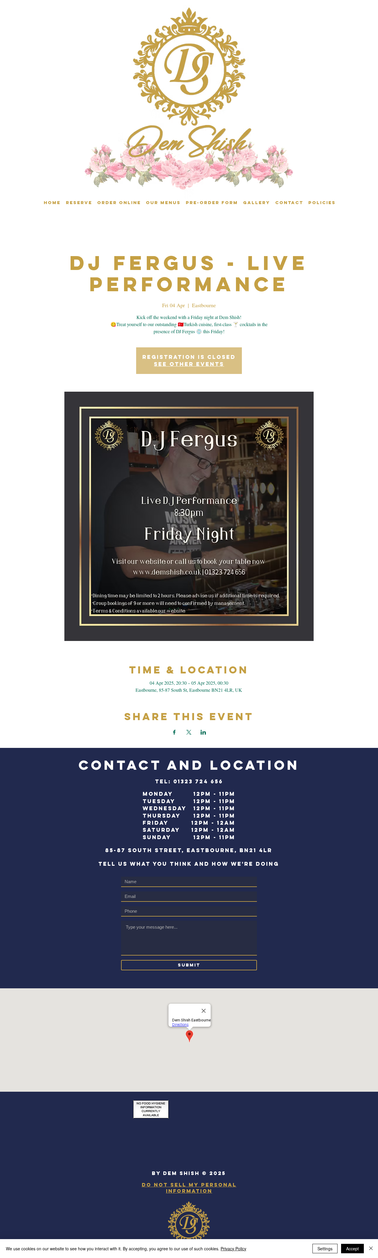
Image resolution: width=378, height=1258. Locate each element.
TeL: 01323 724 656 (189, 781)
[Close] (370, 1248)
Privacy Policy (233, 1249)
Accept (352, 1249)
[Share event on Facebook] (174, 732)
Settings (325, 1249)
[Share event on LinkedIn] (203, 732)
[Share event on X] (189, 732)
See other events (189, 364)
